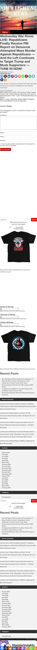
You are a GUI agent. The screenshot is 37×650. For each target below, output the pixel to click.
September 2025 (7, 474)
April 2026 (5, 460)
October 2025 (6, 472)
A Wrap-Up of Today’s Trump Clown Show (14, 383)
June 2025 (5, 480)
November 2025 (6, 470)
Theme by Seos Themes (31, 638)
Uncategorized (8, 90)
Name (2, 133)
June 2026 (5, 456)
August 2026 (6, 452)
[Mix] (19, 76)
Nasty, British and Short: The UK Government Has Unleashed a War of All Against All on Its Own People (17, 415)
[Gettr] (26, 76)
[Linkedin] (8, 76)
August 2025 (6, 476)
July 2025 (5, 478)
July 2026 (5, 454)
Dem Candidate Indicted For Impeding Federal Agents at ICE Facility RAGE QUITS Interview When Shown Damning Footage (18, 406)
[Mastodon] (15, 76)
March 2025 (5, 485)
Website (2, 140)
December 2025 (6, 468)
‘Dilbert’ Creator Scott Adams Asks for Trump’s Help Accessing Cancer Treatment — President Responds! (17, 425)
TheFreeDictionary (20, 311)
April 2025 (5, 484)
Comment (3, 115)
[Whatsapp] (22, 76)
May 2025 (5, 482)
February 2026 (6, 464)
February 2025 (6, 487)
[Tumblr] (1, 79)
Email (2, 136)
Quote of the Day (4, 311)
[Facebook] (1, 76)
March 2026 (5, 462)
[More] (5, 79)
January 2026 (6, 466)
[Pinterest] (12, 76)
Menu (5, 32)
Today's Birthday (4, 326)
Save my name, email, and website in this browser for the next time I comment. (17, 144)
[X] (5, 76)
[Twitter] (33, 76)
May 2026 (5, 458)
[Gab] (29, 76)
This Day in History (5, 318)
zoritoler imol (4, 404)
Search (34, 219)
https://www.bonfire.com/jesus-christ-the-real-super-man (17, 369)
